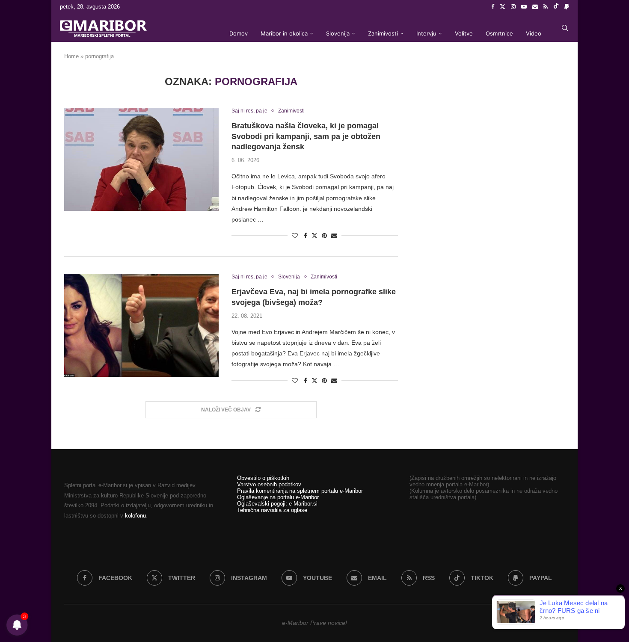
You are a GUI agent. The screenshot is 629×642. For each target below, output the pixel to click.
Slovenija (338, 33)
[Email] (535, 7)
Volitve (464, 33)
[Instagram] (513, 7)
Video (533, 33)
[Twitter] (502, 7)
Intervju (426, 33)
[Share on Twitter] (314, 235)
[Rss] (545, 7)
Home (71, 56)
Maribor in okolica (284, 33)
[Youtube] (524, 7)
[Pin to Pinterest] (324, 235)
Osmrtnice (499, 33)
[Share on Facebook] (305, 235)
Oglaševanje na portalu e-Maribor (278, 497)
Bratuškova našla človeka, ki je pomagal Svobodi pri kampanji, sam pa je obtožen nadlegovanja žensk (305, 136)
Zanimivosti (383, 33)
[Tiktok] (556, 7)
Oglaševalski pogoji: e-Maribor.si (277, 503)
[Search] (565, 27)
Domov (238, 33)
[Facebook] (492, 7)
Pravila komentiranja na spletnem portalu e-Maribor (300, 491)
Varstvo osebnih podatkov (269, 484)
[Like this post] (295, 235)
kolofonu (135, 515)
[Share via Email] (334, 235)
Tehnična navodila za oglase (272, 510)
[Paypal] (566, 7)
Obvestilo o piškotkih (263, 478)
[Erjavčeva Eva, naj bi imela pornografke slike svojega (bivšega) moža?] (141, 325)
